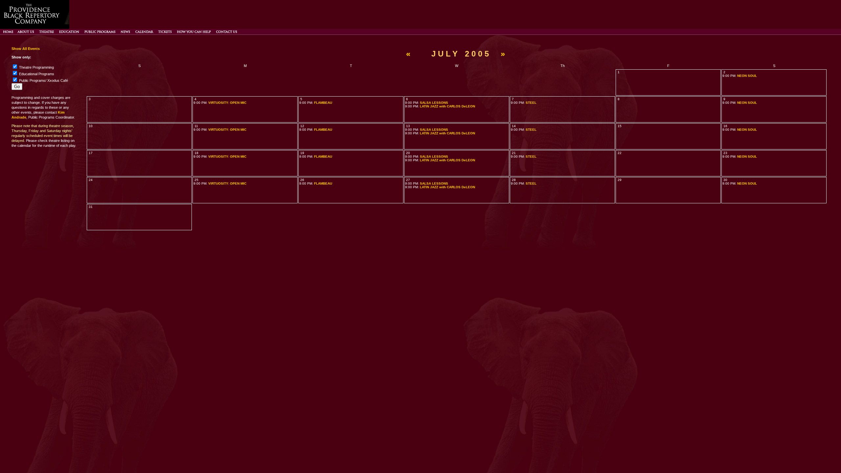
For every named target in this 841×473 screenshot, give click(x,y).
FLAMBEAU (323, 102)
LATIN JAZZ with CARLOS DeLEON (447, 106)
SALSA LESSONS (434, 102)
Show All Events (25, 49)
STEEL (531, 102)
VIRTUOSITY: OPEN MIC (227, 102)
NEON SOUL (747, 76)
